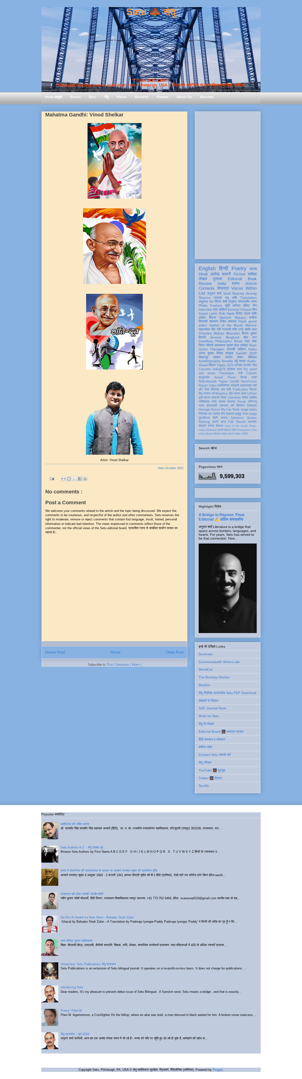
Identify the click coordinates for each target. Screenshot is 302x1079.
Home (115, 652)
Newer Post (55, 652)
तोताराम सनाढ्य (220, 433)
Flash (242, 321)
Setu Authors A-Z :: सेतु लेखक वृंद (82, 847)
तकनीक (252, 422)
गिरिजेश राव (205, 413)
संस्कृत (229, 353)
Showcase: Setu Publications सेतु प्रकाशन (88, 964)
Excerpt (233, 309)
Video (212, 385)
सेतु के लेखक (206, 724)
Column (251, 373)
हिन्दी (223, 268)
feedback (211, 429)
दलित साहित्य (249, 397)
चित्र (202, 345)
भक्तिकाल (204, 401)
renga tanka (249, 409)
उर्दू (236, 361)
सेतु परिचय (205, 762)
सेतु (106, 97)
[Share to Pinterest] (85, 478)
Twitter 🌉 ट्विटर (210, 778)
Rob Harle (227, 313)
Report (203, 385)
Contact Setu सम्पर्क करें (215, 755)
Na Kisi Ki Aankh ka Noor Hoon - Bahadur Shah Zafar (97, 917)
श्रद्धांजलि (204, 377)
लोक (214, 401)
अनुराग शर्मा (214, 293)
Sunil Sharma (233, 293)
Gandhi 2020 (246, 353)
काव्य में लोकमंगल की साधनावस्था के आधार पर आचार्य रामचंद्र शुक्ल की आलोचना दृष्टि (109, 870)
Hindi (203, 274)
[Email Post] (51, 478)
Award (218, 377)
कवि (234, 298)
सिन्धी (243, 377)
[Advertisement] (228, 184)
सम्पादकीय (244, 301)
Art (211, 301)
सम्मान (216, 357)
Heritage (204, 409)
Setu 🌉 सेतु (151, 12)
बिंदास (212, 317)
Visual (241, 401)
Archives (207, 97)
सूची (227, 305)
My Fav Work (230, 409)
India (222, 283)
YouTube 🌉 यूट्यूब (212, 770)
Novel (238, 341)
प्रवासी (231, 349)
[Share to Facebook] (79, 478)
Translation (248, 298)
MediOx (204, 685)
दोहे (231, 393)
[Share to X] (74, 478)
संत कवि (226, 389)
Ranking (204, 422)
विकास (219, 426)
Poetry (238, 268)
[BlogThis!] (69, 478)
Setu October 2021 (171, 468)
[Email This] (63, 478)
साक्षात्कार (204, 329)
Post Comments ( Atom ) (124, 664)
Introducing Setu (72, 987)
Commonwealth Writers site (219, 662)
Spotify (204, 786)
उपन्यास (223, 405)
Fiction (239, 274)
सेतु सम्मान (204, 393)
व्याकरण (230, 413)
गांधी (240, 373)
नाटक (237, 393)
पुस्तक (217, 279)
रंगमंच (211, 426)
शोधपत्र (223, 288)
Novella (227, 361)
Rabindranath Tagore (213, 381)
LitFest (252, 393)
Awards (162, 97)
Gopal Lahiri (208, 313)
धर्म (232, 405)
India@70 (219, 369)
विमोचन (240, 405)
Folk (231, 422)
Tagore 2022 (225, 365)
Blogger (218, 1069)
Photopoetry (244, 429)
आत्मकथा (219, 345)
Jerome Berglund (224, 337)
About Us (184, 97)
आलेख (214, 274)
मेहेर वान (250, 337)
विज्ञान (212, 365)
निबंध (223, 321)
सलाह (222, 401)
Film (245, 413)
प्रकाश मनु (221, 298)
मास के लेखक (234, 433)
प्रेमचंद (238, 365)
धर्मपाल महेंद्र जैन (244, 305)
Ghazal (245, 309)
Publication (240, 389)
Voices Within (244, 288)
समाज (224, 418)
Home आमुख (53, 97)
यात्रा (242, 361)
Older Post (175, 652)
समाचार (232, 321)
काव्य (253, 269)
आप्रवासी (211, 405)
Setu (92, 97)
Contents (206, 288)
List (202, 293)
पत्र (247, 341)
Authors (141, 97)
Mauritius (221, 393)
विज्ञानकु (203, 357)
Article (251, 283)
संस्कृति (235, 385)
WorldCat (206, 669)
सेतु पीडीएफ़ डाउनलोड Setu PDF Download (227, 693)
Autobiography (209, 361)
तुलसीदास (204, 418)
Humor (215, 409)
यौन (223, 413)
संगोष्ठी (244, 433)
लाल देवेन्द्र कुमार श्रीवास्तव (76, 940)
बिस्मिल (252, 357)
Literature (234, 397)
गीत (213, 329)
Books (75, 97)
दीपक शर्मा (221, 301)
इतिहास (231, 369)
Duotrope (206, 654)
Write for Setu (209, 716)
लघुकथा (203, 301)
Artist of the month (236, 425)
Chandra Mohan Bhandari (219, 333)
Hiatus (122, 97)
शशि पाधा (237, 329)
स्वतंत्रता (252, 405)
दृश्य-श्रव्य (204, 397)
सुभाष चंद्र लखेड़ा (237, 345)
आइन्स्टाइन (246, 385)
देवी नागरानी (224, 329)
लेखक (203, 279)
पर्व (213, 393)
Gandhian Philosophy (215, 341)
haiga (253, 413)
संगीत (233, 429)
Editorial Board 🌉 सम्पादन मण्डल (221, 731)
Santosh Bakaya (232, 317)
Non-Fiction (249, 381)
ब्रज (223, 422)
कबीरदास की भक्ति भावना (75, 824)
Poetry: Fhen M (71, 1010)
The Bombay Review (214, 677)
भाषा (254, 341)
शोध (254, 309)
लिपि (215, 418)
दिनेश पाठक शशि (246, 313)
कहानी (226, 274)
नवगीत (216, 413)
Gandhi (234, 381)
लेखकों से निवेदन (208, 700)
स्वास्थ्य (231, 401)
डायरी (215, 422)
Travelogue (226, 373)
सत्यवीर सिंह (250, 365)
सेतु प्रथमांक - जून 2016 (75, 1034)
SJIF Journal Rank (212, 708)
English (207, 268)
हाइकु (238, 413)
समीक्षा (252, 274)
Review (205, 283)
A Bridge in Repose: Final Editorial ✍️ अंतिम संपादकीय (221, 517)
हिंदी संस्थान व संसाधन (212, 739)
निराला (253, 389)
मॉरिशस (215, 389)
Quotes (252, 418)
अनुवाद (232, 301)
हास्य (243, 393)
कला (239, 369)
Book (252, 279)
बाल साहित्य (220, 309)
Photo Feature (210, 305)
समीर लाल (251, 329)
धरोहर (202, 317)
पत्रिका (227, 429)
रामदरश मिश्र (218, 397)
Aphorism (237, 418)
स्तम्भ (235, 283)
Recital (241, 422)
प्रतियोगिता (223, 385)
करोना (228, 357)
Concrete (205, 369)
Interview (205, 309)
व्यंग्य (254, 301)
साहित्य (242, 349)
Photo (232, 377)
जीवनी (209, 345)
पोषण (240, 357)
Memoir (251, 325)
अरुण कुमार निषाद (211, 353)
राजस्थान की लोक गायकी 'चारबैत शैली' (82, 894)
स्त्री (254, 377)
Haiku (252, 349)
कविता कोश (205, 747)
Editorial (235, 279)
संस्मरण (213, 321)
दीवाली (202, 426)
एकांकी (220, 429)
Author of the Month (226, 325)
